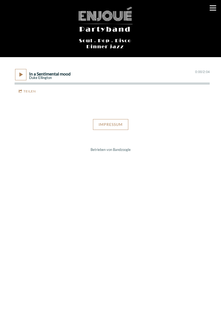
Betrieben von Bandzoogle (111, 150)
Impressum (111, 124)
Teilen (29, 91)
